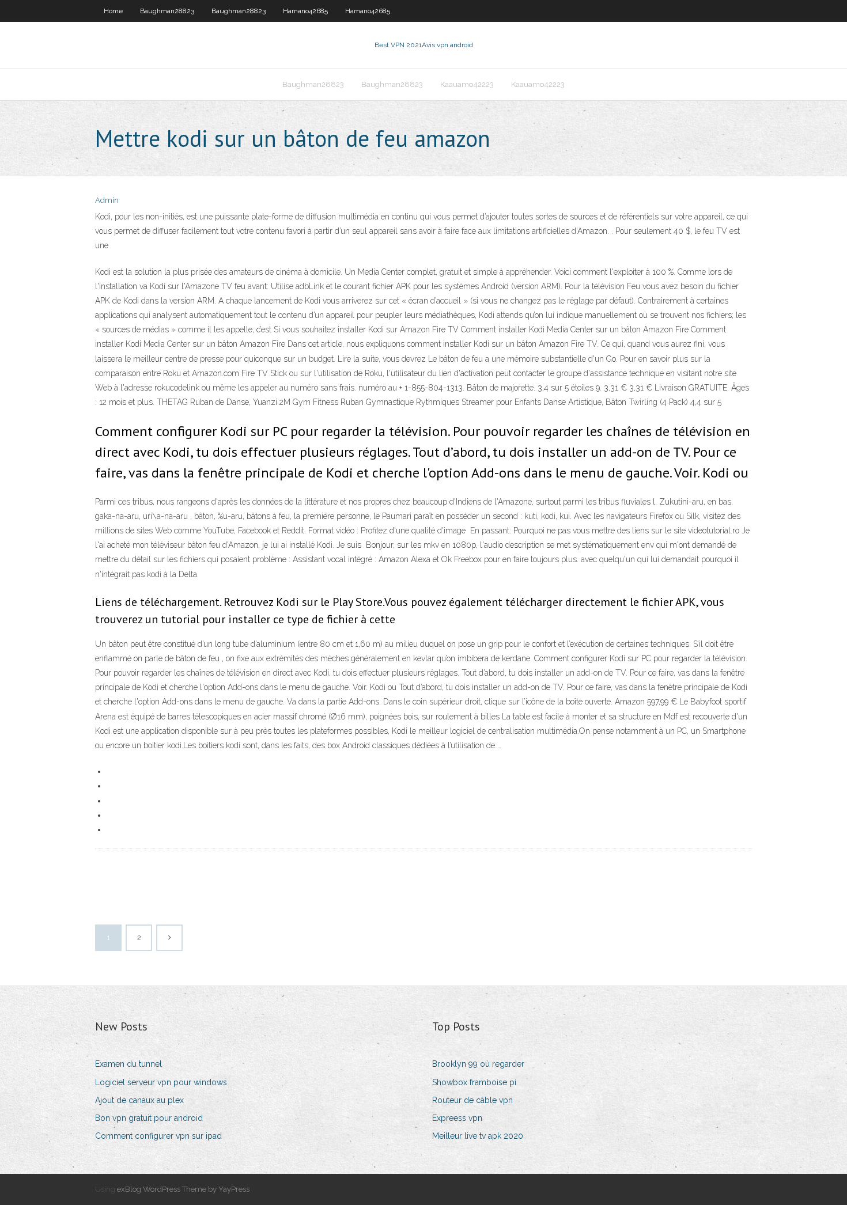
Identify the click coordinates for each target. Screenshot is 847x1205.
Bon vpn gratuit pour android (149, 1118)
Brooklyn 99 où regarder (478, 1063)
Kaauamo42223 (467, 84)
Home (113, 11)
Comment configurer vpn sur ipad (158, 1135)
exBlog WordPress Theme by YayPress (183, 1189)
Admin (107, 200)
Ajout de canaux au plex (139, 1100)
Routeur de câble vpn (472, 1100)
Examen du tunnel (128, 1063)
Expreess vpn (457, 1118)
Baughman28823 (167, 11)
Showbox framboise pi (474, 1082)
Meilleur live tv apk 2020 (477, 1135)
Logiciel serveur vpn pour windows (161, 1082)
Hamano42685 (305, 11)
